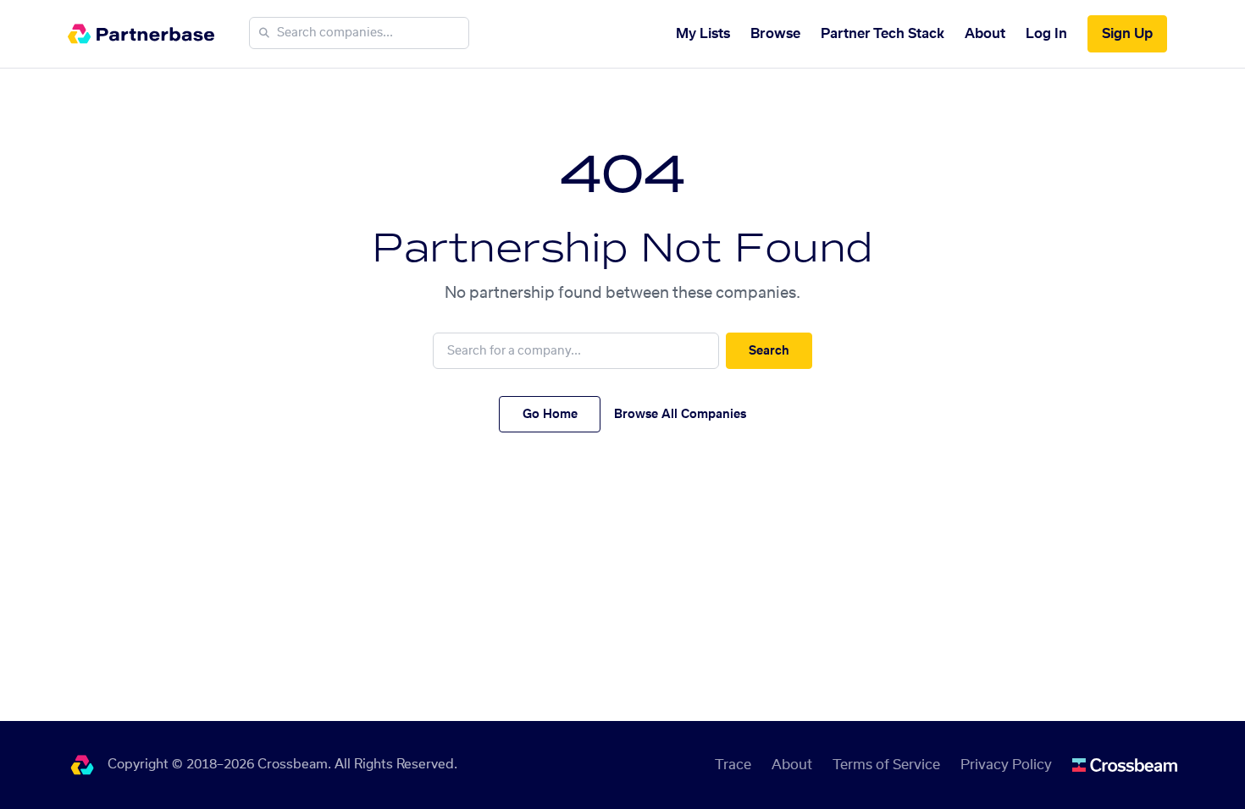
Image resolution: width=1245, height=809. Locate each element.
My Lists (703, 34)
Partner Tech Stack (882, 34)
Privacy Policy (1006, 765)
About (985, 34)
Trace (733, 765)
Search (769, 351)
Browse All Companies (680, 415)
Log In (1046, 34)
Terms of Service (886, 765)
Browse (775, 34)
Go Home (550, 415)
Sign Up (1127, 34)
